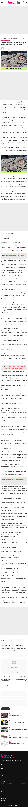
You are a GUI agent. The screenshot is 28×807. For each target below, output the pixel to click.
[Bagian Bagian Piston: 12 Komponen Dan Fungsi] (4, 736)
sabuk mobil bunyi (5, 650)
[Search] (25, 2)
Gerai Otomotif (16, 805)
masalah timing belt (20, 643)
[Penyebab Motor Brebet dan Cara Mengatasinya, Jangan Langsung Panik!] (4, 715)
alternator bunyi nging (10, 640)
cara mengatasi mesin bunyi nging (8, 643)
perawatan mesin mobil (21, 648)
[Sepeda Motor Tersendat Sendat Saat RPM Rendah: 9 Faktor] (4, 722)
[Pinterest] (1, 764)
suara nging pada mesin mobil (17, 650)
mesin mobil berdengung (7, 645)
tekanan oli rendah (5, 651)
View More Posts (14, 667)
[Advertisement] (14, 20)
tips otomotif (13, 651)
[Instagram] (4, 764)
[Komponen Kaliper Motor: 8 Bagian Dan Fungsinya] (4, 743)
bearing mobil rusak (20, 640)
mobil (3, 40)
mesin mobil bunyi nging (18, 645)
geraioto (6, 47)
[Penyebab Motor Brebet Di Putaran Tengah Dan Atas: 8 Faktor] (4, 729)
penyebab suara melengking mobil (8, 648)
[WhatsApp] (6, 764)
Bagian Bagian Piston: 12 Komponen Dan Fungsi (18, 737)
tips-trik (7, 40)
